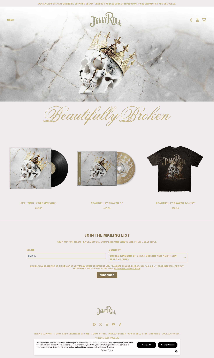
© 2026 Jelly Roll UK (107, 338)
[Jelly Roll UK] (107, 20)
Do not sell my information (144, 333)
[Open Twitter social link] (100, 324)
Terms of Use (99, 333)
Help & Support (43, 333)
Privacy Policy (117, 333)
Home (10, 19)
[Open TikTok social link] (120, 324)
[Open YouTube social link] (113, 324)
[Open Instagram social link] (107, 324)
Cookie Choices (171, 333)
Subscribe (107, 275)
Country (115, 249)
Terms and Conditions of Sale (72, 333)
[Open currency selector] (191, 20)
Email (31, 249)
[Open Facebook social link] (94, 324)
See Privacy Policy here (127, 268)
